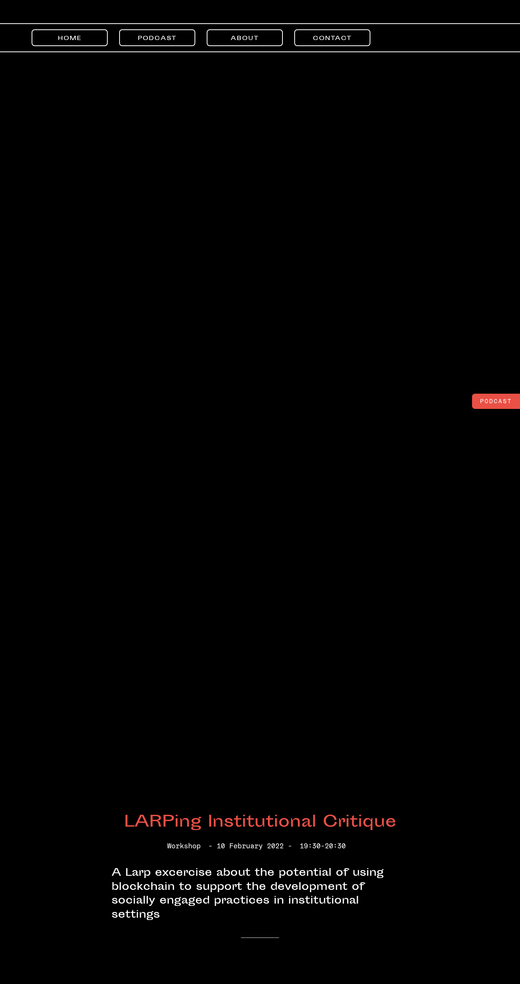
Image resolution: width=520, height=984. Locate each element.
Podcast (157, 38)
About (245, 38)
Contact (332, 38)
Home (69, 38)
